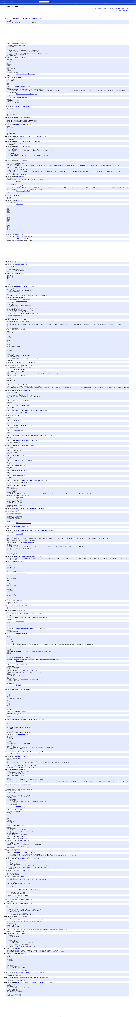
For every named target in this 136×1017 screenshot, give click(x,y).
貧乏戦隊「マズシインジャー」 (24, 286)
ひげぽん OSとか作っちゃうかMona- (25, 542)
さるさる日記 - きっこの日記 (23, 689)
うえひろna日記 (20, 415)
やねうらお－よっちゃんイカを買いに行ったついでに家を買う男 (32, 508)
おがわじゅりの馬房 (21, 485)
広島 (119, 8)
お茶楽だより (19, 57)
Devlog (17, 600)
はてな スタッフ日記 (21, 840)
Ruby (128, 8)
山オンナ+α (19, 561)
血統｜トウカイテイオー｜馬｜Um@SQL (26, 94)
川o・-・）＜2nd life (21, 400)
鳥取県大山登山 (20, 234)
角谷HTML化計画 (20, 526)
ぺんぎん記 (19, 455)
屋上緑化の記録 (20, 953)
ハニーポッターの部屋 (21, 605)
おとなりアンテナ (119, 10)
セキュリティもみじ (21, 405)
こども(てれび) (20, 497)
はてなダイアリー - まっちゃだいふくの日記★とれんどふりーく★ (33, 435)
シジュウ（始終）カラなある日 (24, 365)
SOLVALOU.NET (20, 329)
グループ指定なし (98, 8)
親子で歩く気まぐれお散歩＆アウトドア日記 (27, 556)
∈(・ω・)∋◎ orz (20, 186)
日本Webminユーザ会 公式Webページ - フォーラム (29, 972)
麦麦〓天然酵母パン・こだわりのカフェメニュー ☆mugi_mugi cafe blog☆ (34, 530)
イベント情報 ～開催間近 (23, 903)
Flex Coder (18, 511)
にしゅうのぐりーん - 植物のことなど (25, 74)
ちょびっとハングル (21, 870)
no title (17, 809)
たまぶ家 (18, 806)
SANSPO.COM (20, 621)
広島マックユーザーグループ (23, 523)
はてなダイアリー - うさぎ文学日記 (25, 445)
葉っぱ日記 (19, 775)
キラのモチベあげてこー (22, 124)
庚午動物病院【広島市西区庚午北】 (25, 628)
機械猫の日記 (19, 661)
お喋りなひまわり (20, 876)
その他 (109, 8)
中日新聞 (18, 685)
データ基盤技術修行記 (21, 633)
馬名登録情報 (19, 769)
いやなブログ (19, 836)
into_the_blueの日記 (21, 734)
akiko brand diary (20, 664)
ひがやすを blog (20, 825)
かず (17, 362)
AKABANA (19, 167)
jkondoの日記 (19, 534)
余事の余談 (19, 273)
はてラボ (18, 181)
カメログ (18, 948)
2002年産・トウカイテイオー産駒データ (26, 889)
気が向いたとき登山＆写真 (23, 191)
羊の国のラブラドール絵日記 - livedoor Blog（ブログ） (30, 752)
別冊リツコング (20, 43)
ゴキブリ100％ (19, 375)
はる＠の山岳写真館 (21, 319)
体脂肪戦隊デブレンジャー (23, 264)
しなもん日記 (19, 610)
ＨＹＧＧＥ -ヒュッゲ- (22, 238)
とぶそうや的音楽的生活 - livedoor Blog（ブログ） (28, 719)
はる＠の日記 (19, 475)
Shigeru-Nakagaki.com (21, 97)
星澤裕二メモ (19, 420)
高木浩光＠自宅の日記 (21, 86)
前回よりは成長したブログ (23, 425)
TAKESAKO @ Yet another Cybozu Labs (26, 756)
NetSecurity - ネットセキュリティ (24, 852)
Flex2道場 (18, 77)
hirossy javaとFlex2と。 (22, 465)
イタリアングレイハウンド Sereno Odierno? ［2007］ (30, 920)
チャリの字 (19, 358)
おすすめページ (126, 10)
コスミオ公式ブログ (21, 933)
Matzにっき (19, 176)
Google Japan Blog (20, 384)
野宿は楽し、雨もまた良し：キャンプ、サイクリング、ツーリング (33, 982)
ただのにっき (19, 204)
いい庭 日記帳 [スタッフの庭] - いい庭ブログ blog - (29, 858)
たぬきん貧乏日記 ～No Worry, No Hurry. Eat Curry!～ (30, 480)
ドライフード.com (20, 916)
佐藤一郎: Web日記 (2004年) (23, 390)
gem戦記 (18, 430)
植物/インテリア (114, 8)
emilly (17, 715)
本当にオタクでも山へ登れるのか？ (25, 440)
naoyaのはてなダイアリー (22, 460)
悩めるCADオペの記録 (22, 117)
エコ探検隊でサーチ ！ (22, 369)
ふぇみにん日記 (20, 711)
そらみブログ (19, 200)
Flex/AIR (125, 8)
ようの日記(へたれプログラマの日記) (25, 670)
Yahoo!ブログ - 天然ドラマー (23, 614)
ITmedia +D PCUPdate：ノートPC (24, 765)
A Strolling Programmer (22, 657)
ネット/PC (104, 8)
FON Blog (18, 646)
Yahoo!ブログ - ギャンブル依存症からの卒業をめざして (30, 617)
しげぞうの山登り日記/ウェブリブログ (26, 313)
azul (17, 849)
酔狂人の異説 (19, 297)
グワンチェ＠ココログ (21, 301)
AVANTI (18, 790)
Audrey (18, 195)
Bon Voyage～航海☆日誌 (22, 106)
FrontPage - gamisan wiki (22, 895)
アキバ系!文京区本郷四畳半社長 (24, 899)
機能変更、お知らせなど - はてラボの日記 (26, 141)
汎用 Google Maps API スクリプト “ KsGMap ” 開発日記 (30, 410)
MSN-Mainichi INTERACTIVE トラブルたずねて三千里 (30, 977)
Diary (17, 450)
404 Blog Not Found (21, 573)
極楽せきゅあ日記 (20, 160)
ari (16, 261)
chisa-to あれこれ (20, 470)
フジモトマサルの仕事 (21, 146)
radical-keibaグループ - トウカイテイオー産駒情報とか (30, 136)
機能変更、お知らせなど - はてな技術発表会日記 (28, 18)
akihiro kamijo (19, 784)
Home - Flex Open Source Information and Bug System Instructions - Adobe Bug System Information (40, 929)
